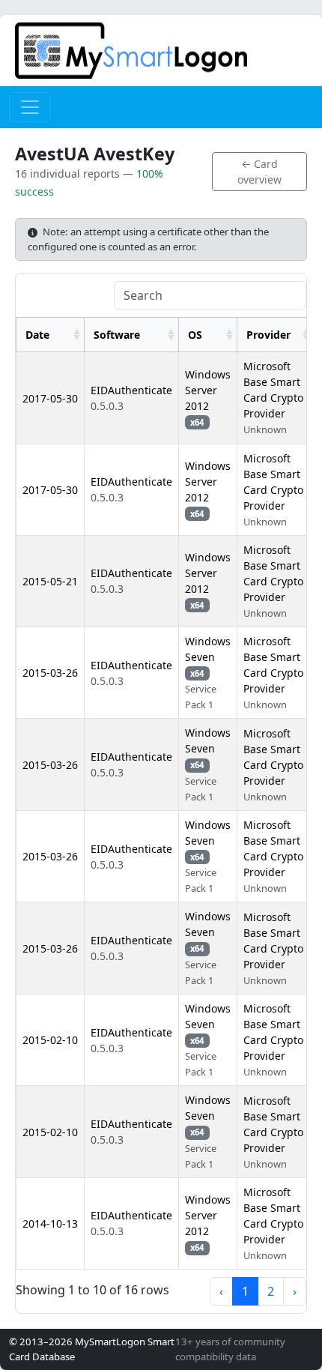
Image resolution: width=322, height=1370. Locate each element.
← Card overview (259, 172)
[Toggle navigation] (30, 107)
